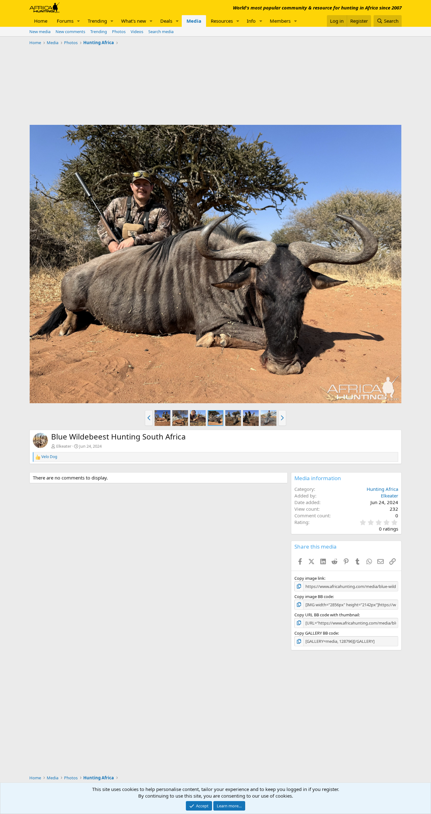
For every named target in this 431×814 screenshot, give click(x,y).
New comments (70, 31)
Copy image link (309, 578)
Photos (119, 31)
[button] (78, 21)
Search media (161, 31)
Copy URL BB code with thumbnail (326, 615)
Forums (65, 21)
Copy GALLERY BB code (316, 633)
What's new (133, 21)
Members (280, 21)
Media (193, 21)
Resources (222, 21)
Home (40, 21)
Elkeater (63, 446)
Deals (166, 21)
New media (39, 31)
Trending (97, 21)
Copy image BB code (313, 596)
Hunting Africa (382, 489)
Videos (137, 31)
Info (251, 21)
